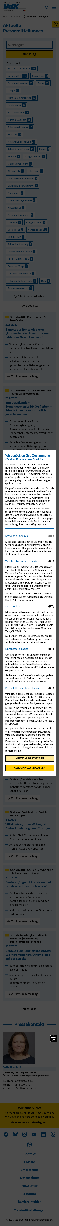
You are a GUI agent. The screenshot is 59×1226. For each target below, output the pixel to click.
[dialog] (29, 613)
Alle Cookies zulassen (29, 767)
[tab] (26, 536)
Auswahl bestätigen (29, 758)
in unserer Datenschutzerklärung (27, 504)
